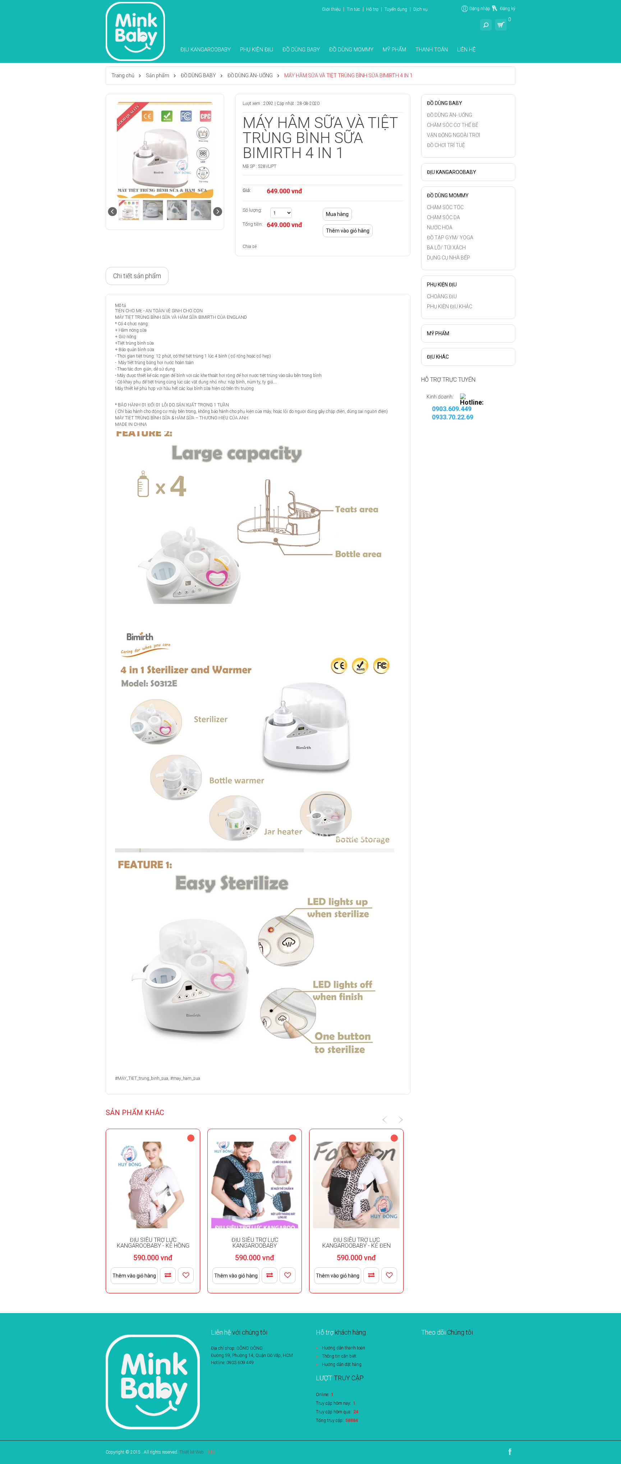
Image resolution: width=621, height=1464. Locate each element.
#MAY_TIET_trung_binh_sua (141, 1078)
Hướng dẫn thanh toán (343, 1347)
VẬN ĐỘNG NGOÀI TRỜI (453, 135)
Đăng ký (507, 8)
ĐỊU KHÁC (438, 357)
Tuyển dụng (396, 9)
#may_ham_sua (185, 1078)
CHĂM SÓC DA (443, 217)
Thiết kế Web (191, 1452)
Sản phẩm (157, 75)
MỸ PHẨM (394, 49)
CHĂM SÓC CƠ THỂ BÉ (452, 125)
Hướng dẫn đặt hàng (342, 1364)
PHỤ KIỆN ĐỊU (256, 49)
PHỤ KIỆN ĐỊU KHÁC (449, 306)
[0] (501, 25)
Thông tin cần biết (339, 1356)
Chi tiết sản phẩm (137, 276)
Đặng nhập (479, 8)
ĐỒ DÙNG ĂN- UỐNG (250, 75)
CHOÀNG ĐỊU (442, 296)
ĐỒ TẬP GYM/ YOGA (450, 237)
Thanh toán (431, 49)
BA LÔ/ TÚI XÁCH (446, 247)
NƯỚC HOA (439, 227)
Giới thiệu (331, 9)
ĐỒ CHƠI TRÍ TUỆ (446, 145)
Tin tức (353, 9)
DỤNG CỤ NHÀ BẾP (448, 258)
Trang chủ (122, 75)
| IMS (210, 1452)
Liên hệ (466, 49)
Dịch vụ (420, 9)
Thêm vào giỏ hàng (134, 1276)
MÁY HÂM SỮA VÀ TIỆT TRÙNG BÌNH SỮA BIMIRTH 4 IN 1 (348, 75)
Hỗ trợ (372, 9)
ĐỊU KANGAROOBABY (205, 49)
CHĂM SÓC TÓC (445, 207)
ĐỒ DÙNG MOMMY (351, 49)
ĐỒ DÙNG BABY (301, 49)
